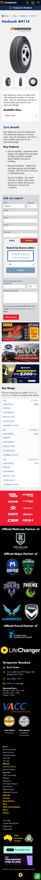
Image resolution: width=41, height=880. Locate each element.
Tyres (5, 746)
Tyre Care (6, 758)
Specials (6, 795)
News (5, 810)
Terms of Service (29, 309)
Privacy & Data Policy (15, 869)
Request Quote (11, 317)
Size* (5, 203)
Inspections (7, 781)
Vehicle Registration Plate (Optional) (12, 282)
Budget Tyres (7, 826)
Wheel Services (8, 789)
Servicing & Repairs (10, 784)
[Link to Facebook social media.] (20, 875)
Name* (6, 210)
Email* (6, 225)
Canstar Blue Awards (10, 823)
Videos (6, 813)
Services (6, 772)
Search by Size (8, 752)
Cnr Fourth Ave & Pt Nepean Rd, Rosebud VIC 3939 (21, 673)
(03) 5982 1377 (14, 679)
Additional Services (10, 792)
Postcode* (7, 232)
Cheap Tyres (7, 829)
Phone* (6, 217)
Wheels (6, 764)
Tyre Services (7, 786)
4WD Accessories (9, 775)
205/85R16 (33, 459)
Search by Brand (9, 755)
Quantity (30, 203)
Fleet (5, 804)
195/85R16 (33, 430)
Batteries (6, 778)
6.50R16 (34, 400)
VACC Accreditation (12, 807)
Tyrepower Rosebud (22, 8)
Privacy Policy (14, 309)
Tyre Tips (6, 761)
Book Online (8, 801)
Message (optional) (10, 291)
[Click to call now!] (27, 2)
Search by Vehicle (9, 749)
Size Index (6, 820)
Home (6, 16)
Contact (6, 798)
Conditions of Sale (29, 869)
